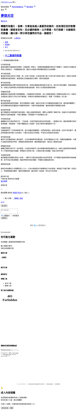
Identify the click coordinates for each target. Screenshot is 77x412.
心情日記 (17, 38)
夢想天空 (7, 15)
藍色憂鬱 (4, 181)
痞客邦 (15, 193)
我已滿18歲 (5, 408)
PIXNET (23, 384)
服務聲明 (57, 384)
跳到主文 (4, 21)
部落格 (7, 44)
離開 (11, 408)
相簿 (6, 42)
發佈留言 (4, 218)
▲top (2, 202)
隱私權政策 (50, 384)
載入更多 (4, 206)
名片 (6, 47)
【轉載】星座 (18, 198)
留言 (19, 193)
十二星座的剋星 (13, 55)
